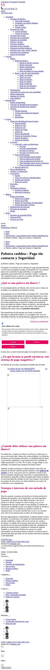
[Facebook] (7, 602)
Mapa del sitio (11, 624)
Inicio (8, 231)
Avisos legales (11, 619)
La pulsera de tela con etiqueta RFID (21, 369)
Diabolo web (15, 544)
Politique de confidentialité (39, 321)
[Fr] (5, 2)
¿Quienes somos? (12, 593)
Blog (7, 234)
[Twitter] (7, 605)
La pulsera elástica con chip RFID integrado (28, 370)
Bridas (8, 585)
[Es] (13, 2)
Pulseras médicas (12, 569)
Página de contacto (12, 597)
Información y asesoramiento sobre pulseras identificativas (27, 236)
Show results (6, 668)
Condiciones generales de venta (17, 621)
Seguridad (9, 560)
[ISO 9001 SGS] (22, 542)
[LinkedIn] (7, 611)
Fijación (9, 562)
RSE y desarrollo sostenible (16, 595)
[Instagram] (7, 608)
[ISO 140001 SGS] (8, 542)
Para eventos (10, 566)
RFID (8, 571)
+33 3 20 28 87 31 (10, 9)
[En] (21, 2)
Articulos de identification (15, 564)
